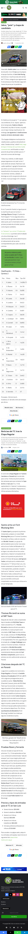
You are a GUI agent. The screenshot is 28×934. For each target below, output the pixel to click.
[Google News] (14, 415)
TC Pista (4, 22)
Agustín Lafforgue (6, 43)
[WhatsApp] (15, 47)
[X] (12, 47)
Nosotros (3, 902)
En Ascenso (20, 407)
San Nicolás (14, 411)
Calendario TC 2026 (8, 19)
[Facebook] (8, 47)
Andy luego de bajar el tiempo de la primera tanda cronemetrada (13, 146)
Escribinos (3, 904)
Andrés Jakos (9, 407)
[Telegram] (19, 47)
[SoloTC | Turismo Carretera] (13, 7)
